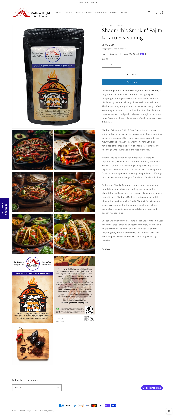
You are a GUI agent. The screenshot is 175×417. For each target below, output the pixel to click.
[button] (149, 12)
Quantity (105, 59)
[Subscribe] (58, 387)
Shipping (105, 49)
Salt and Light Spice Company (29, 411)
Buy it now (132, 82)
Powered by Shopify (47, 411)
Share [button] (107, 249)
